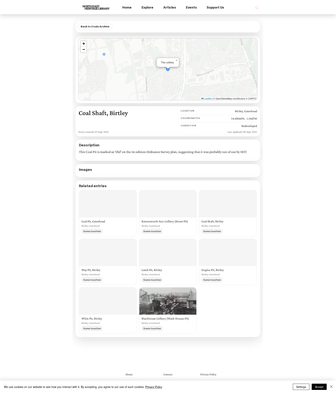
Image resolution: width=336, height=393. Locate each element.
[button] (147, 8)
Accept (319, 387)
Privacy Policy (153, 387)
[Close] (331, 387)
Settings (301, 387)
